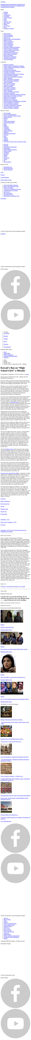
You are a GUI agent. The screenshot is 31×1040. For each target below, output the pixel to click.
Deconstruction (7, 347)
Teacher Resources (8, 169)
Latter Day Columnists (9, 85)
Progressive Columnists (9, 93)
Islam (5, 136)
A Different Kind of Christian (11, 190)
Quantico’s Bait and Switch (7, 627)
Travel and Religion (8, 59)
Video (2, 172)
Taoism (5, 159)
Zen (4, 160)
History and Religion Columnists (11, 79)
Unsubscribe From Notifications (11, 937)
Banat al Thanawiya (5, 501)
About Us (6, 918)
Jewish (9, 5)
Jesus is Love (7, 192)
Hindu (6, 5)
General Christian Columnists (11, 75)
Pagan (5, 27)
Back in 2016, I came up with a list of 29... (11, 741)
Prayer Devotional (8, 193)
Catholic (7, 4)
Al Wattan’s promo (8, 449)
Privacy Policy (7, 929)
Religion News (7, 33)
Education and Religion (9, 51)
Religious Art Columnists (10, 98)
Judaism (5, 137)
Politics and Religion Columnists (11, 91)
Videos (5, 120)
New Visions (7, 25)
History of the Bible (8, 187)
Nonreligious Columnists (9, 89)
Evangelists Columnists (9, 72)
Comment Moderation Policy (10, 356)
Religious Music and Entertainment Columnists (15, 101)
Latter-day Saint (15, 5)
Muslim (20, 5)
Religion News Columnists (10, 97)
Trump (5, 341)
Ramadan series (4, 509)
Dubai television (14, 402)
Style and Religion (8, 43)
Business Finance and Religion (11, 48)
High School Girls (5, 504)
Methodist (6, 140)
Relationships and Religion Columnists (13, 95)
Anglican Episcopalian (9, 122)
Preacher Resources (8, 168)
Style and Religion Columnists (11, 104)
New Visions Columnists (9, 87)
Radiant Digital (7, 934)
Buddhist (3, 4)
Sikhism (5, 155)
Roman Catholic (7, 151)
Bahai (5, 124)
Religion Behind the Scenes (10, 149)
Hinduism (6, 132)
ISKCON (6, 135)
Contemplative (12, 4)
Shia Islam (6, 153)
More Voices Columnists (9, 83)
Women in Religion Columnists (11, 108)
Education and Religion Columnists (12, 71)
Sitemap (5, 938)
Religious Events (8, 40)
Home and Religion (8, 55)
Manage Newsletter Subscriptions (12, 935)
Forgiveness (6, 333)
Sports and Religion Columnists (11, 102)
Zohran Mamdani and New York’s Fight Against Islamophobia (15, 795)
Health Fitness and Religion (10, 54)
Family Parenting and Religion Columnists (14, 74)
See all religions (7, 162)
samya (27, 374)
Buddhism (6, 126)
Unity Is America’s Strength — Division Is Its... (12, 776)
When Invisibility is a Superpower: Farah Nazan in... (13, 677)
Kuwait (2, 506)
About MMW (7, 353)
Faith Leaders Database (9, 121)
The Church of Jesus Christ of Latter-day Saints (15, 141)
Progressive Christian (9, 7)
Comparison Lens (8, 167)
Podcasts (6, 118)
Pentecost (6, 344)
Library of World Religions (10, 114)
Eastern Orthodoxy (8, 130)
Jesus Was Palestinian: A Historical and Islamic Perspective (15, 757)
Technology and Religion (10, 58)
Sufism (5, 156)
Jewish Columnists (8, 82)
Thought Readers (5, 177)
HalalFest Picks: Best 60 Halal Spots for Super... (12, 739)
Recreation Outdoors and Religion (12, 47)
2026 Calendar (7, 113)
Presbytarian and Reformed (10, 147)
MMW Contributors (8, 354)
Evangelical (18, 4)
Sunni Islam (6, 157)
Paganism (6, 145)
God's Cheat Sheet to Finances (11, 185)
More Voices (7, 23)
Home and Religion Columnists (11, 81)
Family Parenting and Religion (11, 52)
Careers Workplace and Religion (11, 50)
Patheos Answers (8, 117)
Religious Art (7, 37)
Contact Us (6, 933)
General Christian (8, 17)
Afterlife (6, 338)
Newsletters (3, 198)
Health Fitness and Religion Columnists (13, 76)
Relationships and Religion (10, 56)
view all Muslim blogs (6, 821)
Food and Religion (8, 35)
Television (3, 498)
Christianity (6, 128)
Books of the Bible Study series (11, 186)
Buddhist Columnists (9, 64)
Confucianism (7, 129)
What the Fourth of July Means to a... (9, 814)
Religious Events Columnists (10, 100)
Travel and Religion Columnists (11, 106)
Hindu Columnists (8, 78)
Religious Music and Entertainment (12, 39)
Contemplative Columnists (10, 70)
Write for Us (6, 927)
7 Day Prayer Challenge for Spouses (12, 189)
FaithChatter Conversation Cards (11, 196)
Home (5, 352)
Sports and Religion (8, 36)
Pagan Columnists (8, 90)
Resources (6, 357)
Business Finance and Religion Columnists (14, 66)
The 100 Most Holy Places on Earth (12, 116)
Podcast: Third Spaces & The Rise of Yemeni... (12, 719)
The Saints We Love (8, 194)
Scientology (6, 152)
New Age (6, 144)
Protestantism (7, 148)
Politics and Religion (8, 44)
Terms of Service (8, 930)
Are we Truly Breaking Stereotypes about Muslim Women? (15, 699)
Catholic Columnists (8, 68)
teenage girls (4, 511)
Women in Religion (8, 46)
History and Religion (9, 41)
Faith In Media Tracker (6, 180)
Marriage (6, 336)
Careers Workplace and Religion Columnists (14, 67)
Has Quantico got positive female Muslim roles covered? (14, 649)
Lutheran (6, 139)
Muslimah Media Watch (6, 630)
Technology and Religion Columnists (12, 105)
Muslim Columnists (8, 86)
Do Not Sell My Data (9, 931)
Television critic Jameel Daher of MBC (10, 473)
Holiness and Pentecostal (9, 133)
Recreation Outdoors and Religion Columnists (15, 94)
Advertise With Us (8, 926)
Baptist (5, 125)
